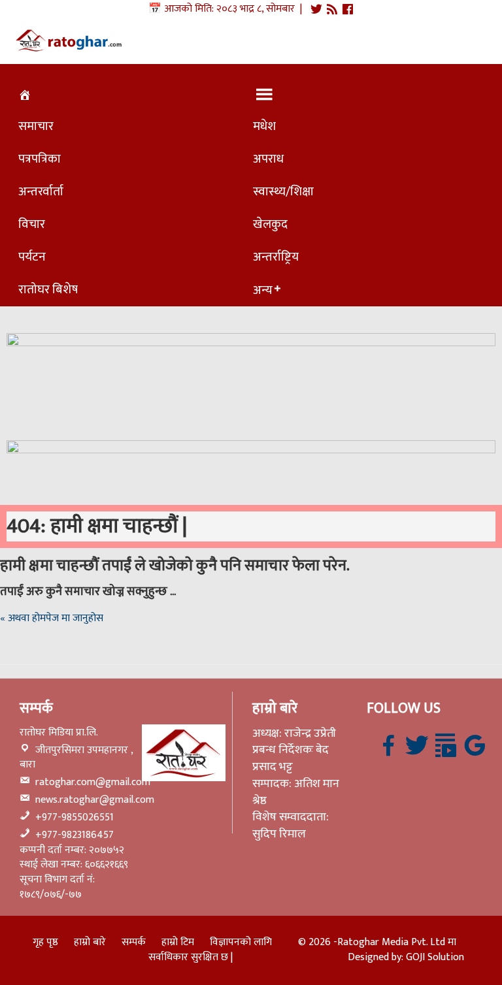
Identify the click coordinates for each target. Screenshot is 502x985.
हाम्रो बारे (90, 942)
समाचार (36, 126)
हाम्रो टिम (177, 942)
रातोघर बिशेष (48, 289)
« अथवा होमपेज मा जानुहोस (51, 618)
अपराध (268, 158)
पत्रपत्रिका (39, 158)
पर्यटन (32, 256)
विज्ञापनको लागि (241, 942)
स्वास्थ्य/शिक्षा (283, 191)
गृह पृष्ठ (45, 942)
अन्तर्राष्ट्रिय (276, 256)
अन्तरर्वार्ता (40, 191)
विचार (31, 224)
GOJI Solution (435, 957)
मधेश (264, 126)
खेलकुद (270, 224)
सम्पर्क (134, 942)
